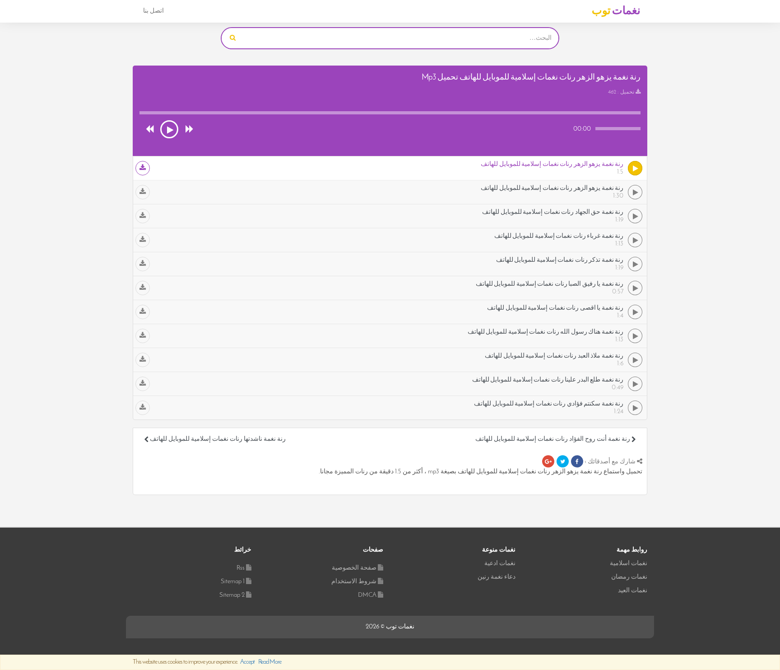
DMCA (367, 595)
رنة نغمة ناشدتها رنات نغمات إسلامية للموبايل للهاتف (217, 439)
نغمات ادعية (499, 563)
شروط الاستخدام (353, 581)
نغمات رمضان (629, 577)
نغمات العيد (632, 590)
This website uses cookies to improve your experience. (207, 662)
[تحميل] (142, 168)
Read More (269, 662)
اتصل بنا (153, 11)
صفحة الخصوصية (354, 568)
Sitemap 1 (233, 581)
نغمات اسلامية (628, 563)
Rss (241, 568)
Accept (247, 662)
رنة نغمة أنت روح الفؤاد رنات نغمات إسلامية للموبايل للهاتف (553, 439)
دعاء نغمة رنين (496, 577)
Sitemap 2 (232, 595)
